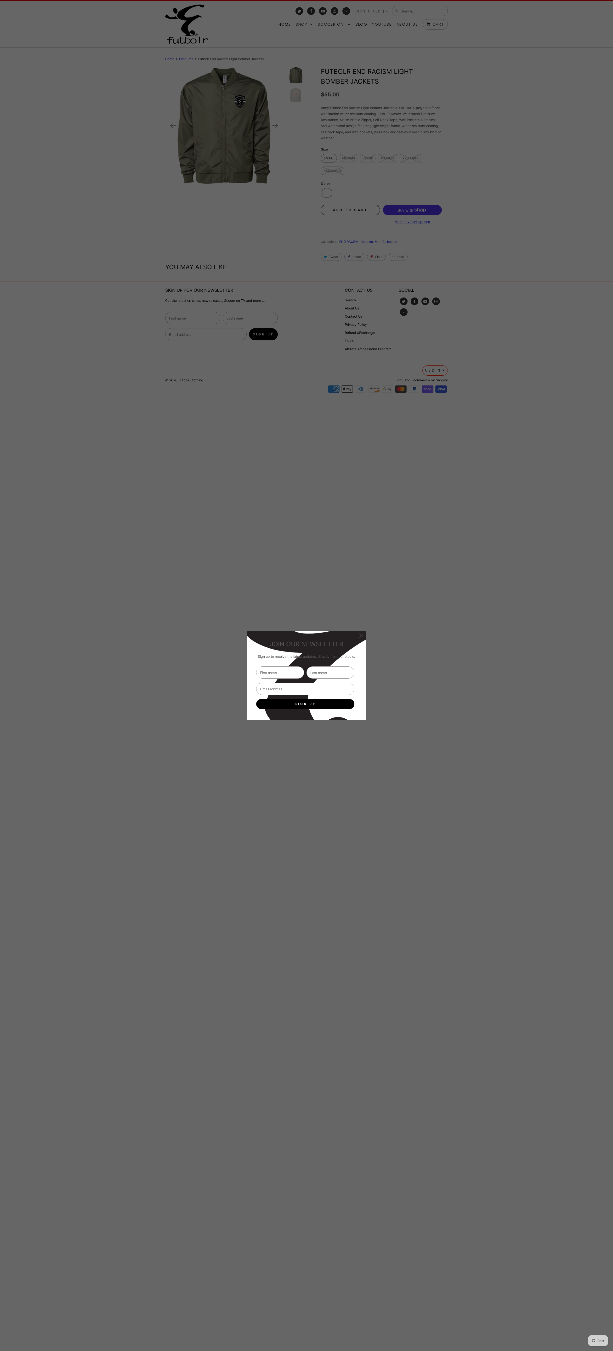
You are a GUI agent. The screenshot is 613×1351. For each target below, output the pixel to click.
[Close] (361, 635)
